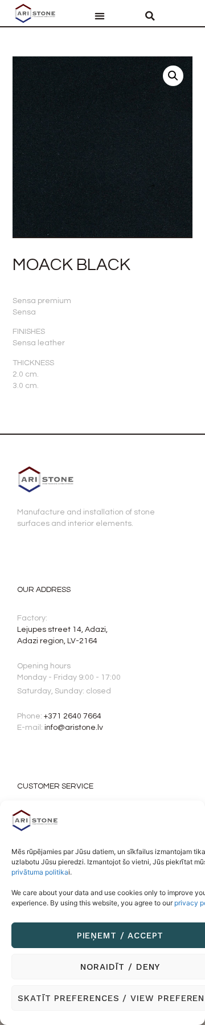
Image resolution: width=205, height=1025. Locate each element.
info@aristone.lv (73, 728)
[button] (99, 16)
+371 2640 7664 (72, 716)
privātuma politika (39, 872)
